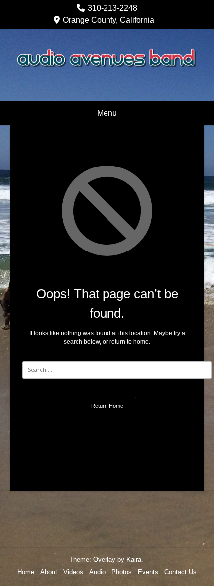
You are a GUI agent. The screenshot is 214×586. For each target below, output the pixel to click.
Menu (107, 113)
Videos (73, 572)
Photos (121, 572)
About (48, 572)
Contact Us (180, 572)
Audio (97, 572)
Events (148, 572)
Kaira (133, 559)
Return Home (107, 406)
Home (25, 572)
